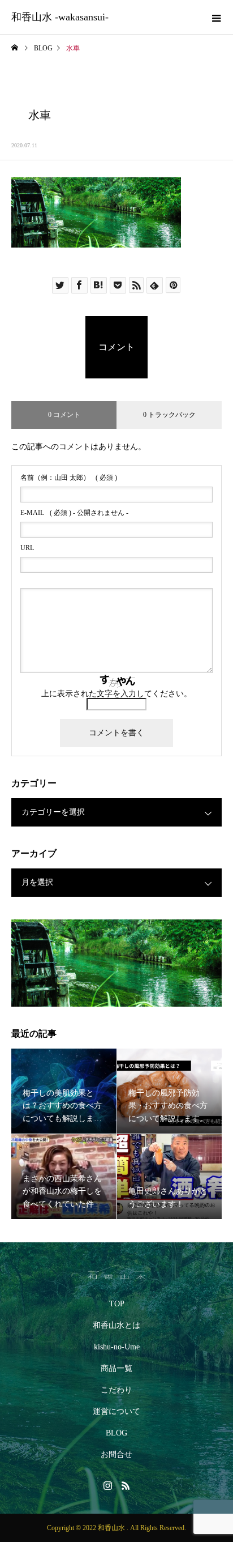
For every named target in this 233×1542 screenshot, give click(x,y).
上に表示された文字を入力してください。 (116, 693)
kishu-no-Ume (117, 1347)
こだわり (116, 1390)
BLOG (116, 1433)
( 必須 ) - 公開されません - (74, 512)
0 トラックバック (169, 415)
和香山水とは (116, 1325)
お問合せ (116, 1454)
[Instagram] (107, 1485)
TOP (116, 1304)
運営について (116, 1411)
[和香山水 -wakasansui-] (116, 1272)
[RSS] (125, 1485)
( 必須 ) (68, 477)
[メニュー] (216, 17)
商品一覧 (116, 1368)
